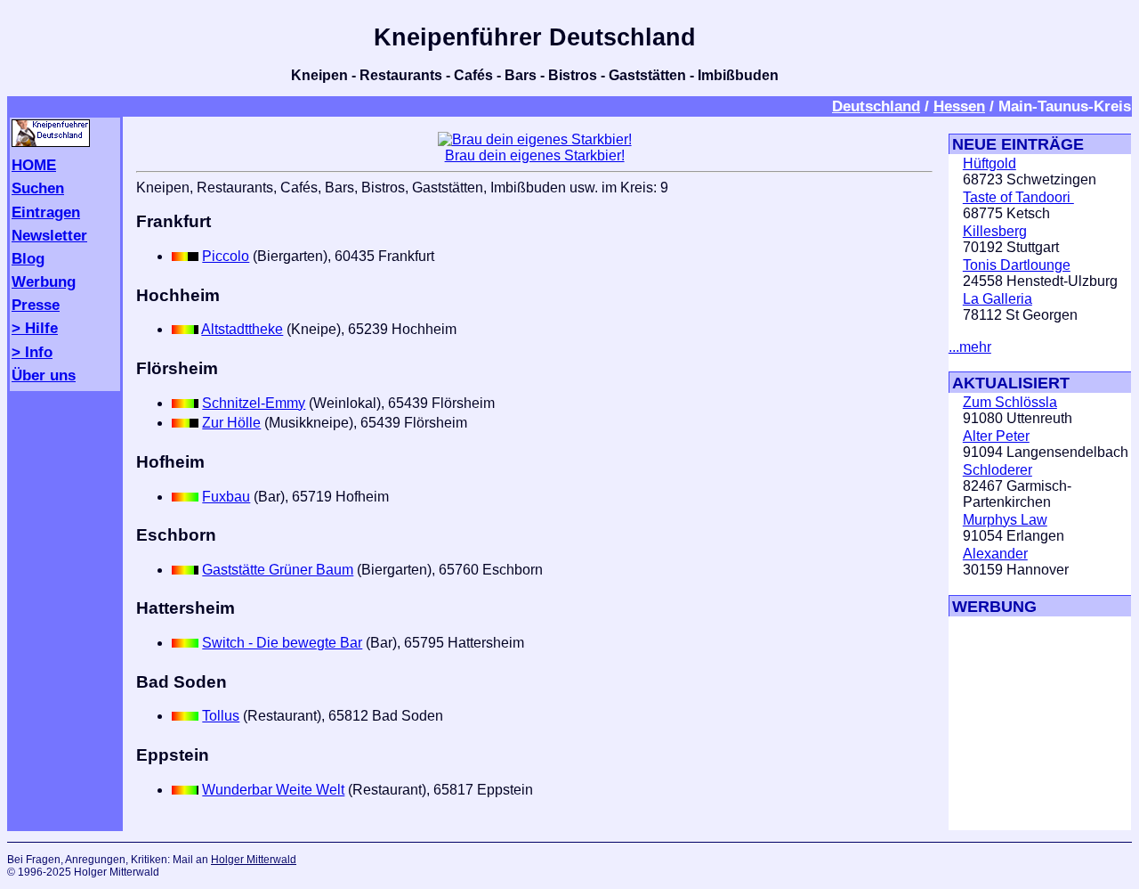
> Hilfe (35, 328)
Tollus (220, 715)
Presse (36, 305)
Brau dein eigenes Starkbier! (535, 155)
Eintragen (46, 212)
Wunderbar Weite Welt (273, 789)
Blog (28, 258)
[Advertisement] (1002, 723)
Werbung (44, 281)
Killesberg (995, 231)
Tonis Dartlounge (1016, 265)
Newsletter (49, 235)
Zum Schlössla (1010, 402)
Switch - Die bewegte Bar (282, 642)
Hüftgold (989, 163)
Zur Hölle (231, 422)
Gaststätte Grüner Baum (277, 569)
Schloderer (997, 469)
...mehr (970, 347)
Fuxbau (226, 496)
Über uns (44, 375)
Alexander (995, 553)
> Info (32, 352)
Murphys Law (1005, 519)
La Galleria (997, 298)
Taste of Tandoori (1018, 197)
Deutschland (876, 106)
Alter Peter (996, 436)
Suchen (38, 188)
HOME (34, 165)
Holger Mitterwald (253, 859)
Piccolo (225, 256)
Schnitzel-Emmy (253, 403)
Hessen (959, 106)
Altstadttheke (242, 329)
